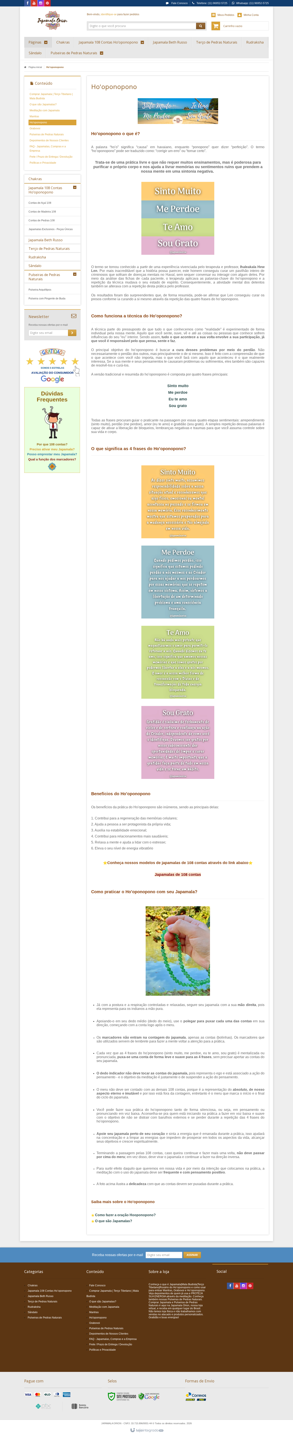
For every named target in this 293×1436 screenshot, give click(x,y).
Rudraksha (34, 1306)
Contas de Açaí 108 (40, 202)
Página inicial (35, 67)
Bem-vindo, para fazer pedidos (113, 14)
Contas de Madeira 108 (42, 211)
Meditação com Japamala (45, 110)
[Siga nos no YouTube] (237, 1286)
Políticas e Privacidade (43, 162)
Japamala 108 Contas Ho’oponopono (50, 1290)
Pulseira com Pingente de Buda (47, 298)
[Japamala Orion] (52, 21)
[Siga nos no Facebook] (27, 3)
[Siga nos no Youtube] (34, 3)
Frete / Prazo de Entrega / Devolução (51, 156)
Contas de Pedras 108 (42, 220)
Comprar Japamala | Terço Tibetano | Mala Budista (51, 96)
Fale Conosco (179, 3)
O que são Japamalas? (43, 104)
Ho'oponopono (38, 122)
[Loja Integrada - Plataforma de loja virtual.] (146, 1430)
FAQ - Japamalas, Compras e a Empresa (48, 148)
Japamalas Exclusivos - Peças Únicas (51, 229)
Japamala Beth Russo (40, 1296)
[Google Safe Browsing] (149, 1396)
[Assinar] (72, 333)
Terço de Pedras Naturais (42, 1301)
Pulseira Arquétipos (40, 289)
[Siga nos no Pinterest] (47, 3)
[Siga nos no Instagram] (41, 3)
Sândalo (33, 1312)
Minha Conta (251, 15)
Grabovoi (35, 128)
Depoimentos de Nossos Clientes (49, 140)
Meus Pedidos (225, 15)
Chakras (33, 1285)
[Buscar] (200, 26)
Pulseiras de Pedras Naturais (47, 134)
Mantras (34, 116)
